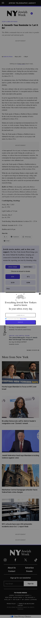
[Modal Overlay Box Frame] (20, 309)
